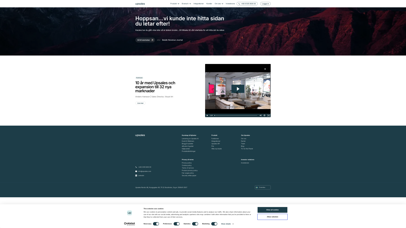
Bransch (185, 4)
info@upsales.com (144, 171)
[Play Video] (207, 115)
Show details (226, 224)
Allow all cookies (272, 210)
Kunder (209, 4)
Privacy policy (187, 163)
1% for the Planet (247, 149)
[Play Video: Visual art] (237, 89)
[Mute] (260, 115)
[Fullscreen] (269, 115)
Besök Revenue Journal (172, 40)
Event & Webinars (188, 141)
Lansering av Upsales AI (190, 138)
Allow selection (272, 217)
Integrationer (198, 4)
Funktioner (215, 138)
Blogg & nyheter (187, 144)
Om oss (218, 4)
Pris (212, 146)
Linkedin (141, 175)
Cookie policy (187, 165)
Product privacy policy (190, 170)
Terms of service (188, 168)
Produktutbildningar (188, 151)
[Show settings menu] (264, 115)
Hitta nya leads (216, 149)
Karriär (243, 141)
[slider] (236, 115)
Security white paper (189, 175)
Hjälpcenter (186, 149)
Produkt (173, 4)
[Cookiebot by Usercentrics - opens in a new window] (129, 223)
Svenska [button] (262, 187)
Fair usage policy (188, 173)
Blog (242, 146)
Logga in (265, 4)
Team (243, 144)
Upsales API (215, 144)
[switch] (177, 223)
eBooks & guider (188, 146)
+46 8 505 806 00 (248, 4)
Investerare (230, 4)
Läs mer (140, 103)
